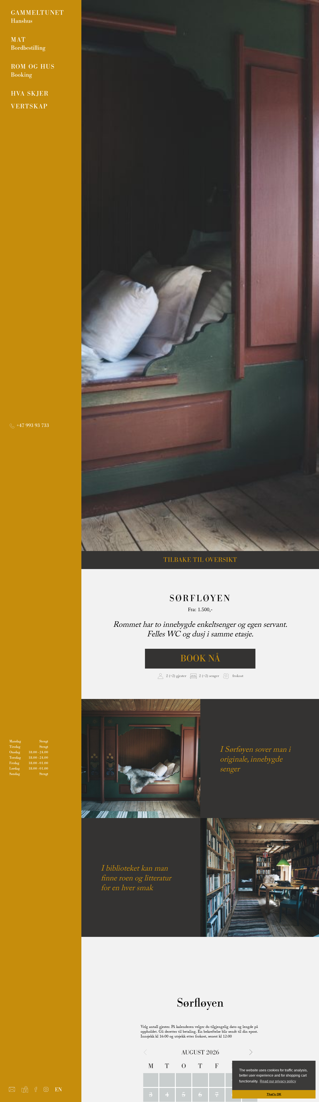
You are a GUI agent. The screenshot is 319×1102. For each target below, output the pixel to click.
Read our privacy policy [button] (278, 1081)
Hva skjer (30, 94)
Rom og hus (33, 71)
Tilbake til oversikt (200, 560)
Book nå (200, 658)
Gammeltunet (37, 17)
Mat (28, 44)
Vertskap (29, 106)
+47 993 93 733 (32, 425)
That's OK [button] (274, 1094)
